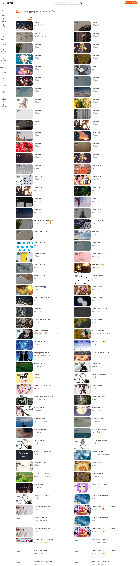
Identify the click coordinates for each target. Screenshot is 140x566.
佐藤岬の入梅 (96, 187)
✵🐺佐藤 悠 (95, 25)
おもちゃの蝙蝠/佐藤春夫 (99, 430)
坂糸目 (94, 223)
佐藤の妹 (36, 121)
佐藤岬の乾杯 (38, 209)
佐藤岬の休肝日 (38, 309)
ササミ (94, 355)
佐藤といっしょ (96, 66)
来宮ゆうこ (95, 399)
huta (35, 564)
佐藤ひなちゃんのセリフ (41, 298)
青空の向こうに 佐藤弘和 (42, 496)
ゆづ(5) (94, 498)
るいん (36, 289)
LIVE (23, 17)
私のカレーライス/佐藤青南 (42, 452)
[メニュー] (3, 2)
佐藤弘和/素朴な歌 (97, 452)
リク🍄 (94, 377)
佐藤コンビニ (38, 33)
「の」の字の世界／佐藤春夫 (43, 507)
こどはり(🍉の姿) (97, 564)
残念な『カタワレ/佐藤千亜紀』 (101, 562)
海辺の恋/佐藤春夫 (39, 408)
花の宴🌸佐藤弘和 (97, 408)
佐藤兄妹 (94, 22)
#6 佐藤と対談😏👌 (98, 265)
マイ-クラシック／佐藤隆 (41, 474)
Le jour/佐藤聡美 (39, 342)
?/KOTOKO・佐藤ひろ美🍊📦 (43, 221)
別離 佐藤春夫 (96, 232)
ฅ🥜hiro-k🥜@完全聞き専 (42, 355)
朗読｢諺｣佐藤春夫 (39, 485)
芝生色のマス (38, 322)
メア (35, 300)
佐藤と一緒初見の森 (40, 463)
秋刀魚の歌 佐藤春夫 (40, 419)
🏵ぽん (36, 454)
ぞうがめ (94, 465)
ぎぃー (36, 234)
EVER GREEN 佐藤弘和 (99, 375)
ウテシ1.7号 (95, 344)
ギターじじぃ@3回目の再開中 (101, 454)
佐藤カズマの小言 (39, 243)
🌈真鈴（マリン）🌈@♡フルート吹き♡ (46, 333)
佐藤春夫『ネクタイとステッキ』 (44, 397)
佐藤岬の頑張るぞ (97, 243)
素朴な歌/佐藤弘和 (39, 441)
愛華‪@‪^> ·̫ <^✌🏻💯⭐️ (99, 509)
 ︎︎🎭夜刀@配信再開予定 (41, 520)
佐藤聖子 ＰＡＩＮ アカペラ (100, 485)
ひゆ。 (94, 168)
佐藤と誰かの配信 (39, 254)
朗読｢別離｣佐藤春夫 (98, 474)
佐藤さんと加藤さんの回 (99, 364)
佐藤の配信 (95, 33)
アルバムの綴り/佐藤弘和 (99, 441)
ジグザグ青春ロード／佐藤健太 (43, 540)
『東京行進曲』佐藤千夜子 (42, 320)
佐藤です (36, 22)
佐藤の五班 (37, 165)
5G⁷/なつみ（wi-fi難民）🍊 (42, 223)
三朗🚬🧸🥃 (96, 432)
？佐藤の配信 (96, 132)
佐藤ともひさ (38, 25)
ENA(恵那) (37, 344)
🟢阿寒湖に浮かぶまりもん (42, 476)
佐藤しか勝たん (96, 165)
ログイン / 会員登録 (131, 3)
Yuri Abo (37, 388)
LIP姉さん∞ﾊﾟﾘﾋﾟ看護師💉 (100, 542)
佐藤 (93, 69)
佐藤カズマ (37, 245)
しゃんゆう (95, 234)
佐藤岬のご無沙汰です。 (99, 254)
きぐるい (94, 388)
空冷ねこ (36, 509)
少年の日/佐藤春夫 (97, 386)
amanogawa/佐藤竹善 (41, 353)
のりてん (94, 322)
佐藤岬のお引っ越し (98, 298)
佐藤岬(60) (37, 190)
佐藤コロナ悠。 (38, 176)
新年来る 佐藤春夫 (39, 364)
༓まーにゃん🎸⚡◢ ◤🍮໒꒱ (101, 333)
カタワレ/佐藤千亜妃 (40, 551)
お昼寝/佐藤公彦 (97, 320)
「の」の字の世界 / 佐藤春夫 (100, 496)
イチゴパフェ (96, 487)
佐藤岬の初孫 (38, 187)
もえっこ (94, 278)
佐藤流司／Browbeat (41, 331)
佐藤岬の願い (38, 198)
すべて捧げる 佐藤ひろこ (99, 331)
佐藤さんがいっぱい (98, 176)
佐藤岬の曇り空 (96, 209)
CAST (30, 17)
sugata (36, 168)
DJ (18, 17)
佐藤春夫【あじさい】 (40, 232)
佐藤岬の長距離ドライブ (99, 309)
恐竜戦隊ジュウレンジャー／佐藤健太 (103, 507)
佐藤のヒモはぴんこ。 (40, 375)
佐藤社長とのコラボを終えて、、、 (103, 540)
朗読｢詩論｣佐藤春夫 (40, 430)
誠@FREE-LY (96, 366)
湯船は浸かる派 (38, 553)
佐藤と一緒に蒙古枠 (98, 463)
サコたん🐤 (95, 267)
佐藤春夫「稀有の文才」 (99, 397)
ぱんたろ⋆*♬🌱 (97, 410)
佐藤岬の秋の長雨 (97, 287)
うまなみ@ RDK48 (40, 399)
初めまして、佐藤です (40, 276)
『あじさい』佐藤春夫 (98, 221)
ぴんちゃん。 (38, 377)
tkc (35, 124)
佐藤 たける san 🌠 (40, 287)
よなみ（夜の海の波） (40, 421)
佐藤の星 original (97, 276)
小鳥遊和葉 (37, 410)
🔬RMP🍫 (95, 179)
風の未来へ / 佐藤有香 (40, 518)
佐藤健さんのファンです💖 (42, 386)
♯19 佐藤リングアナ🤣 (99, 342)
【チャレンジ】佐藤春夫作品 (101, 353)
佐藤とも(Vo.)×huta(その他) (43, 562)
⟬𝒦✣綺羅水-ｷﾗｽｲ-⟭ (40, 36)
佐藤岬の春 (95, 198)
